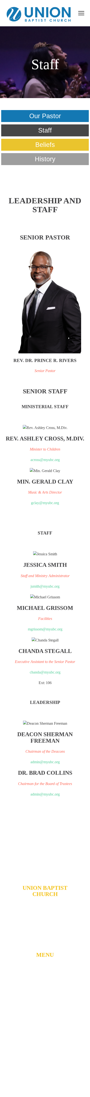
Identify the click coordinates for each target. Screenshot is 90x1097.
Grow (45, 1013)
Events (45, 1051)
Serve (45, 1022)
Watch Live (45, 990)
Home (45, 967)
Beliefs (45, 144)
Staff (45, 130)
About (45, 977)
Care (45, 1032)
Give (45, 1042)
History (45, 159)
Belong (45, 1003)
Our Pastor (45, 116)
